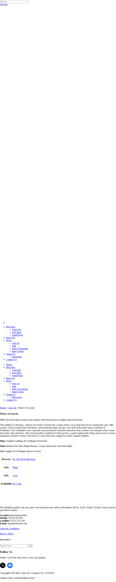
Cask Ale (12, 408)
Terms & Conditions (9, 528)
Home (3, 408)
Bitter (15, 467)
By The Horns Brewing (24, 459)
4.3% (15, 475)
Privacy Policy (7, 533)
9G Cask (17, 483)
